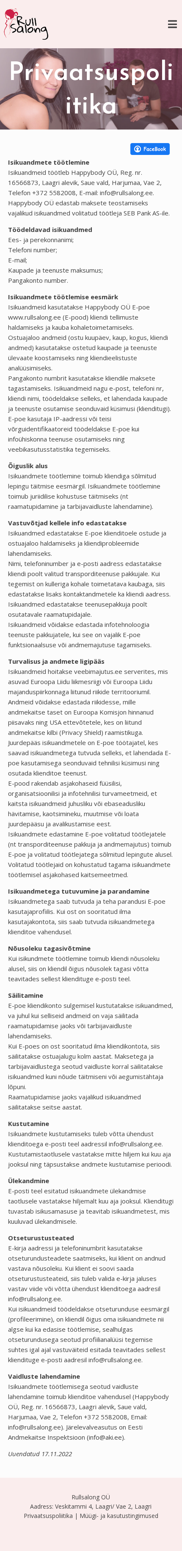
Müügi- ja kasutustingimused (119, 1516)
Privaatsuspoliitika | (51, 1516)
